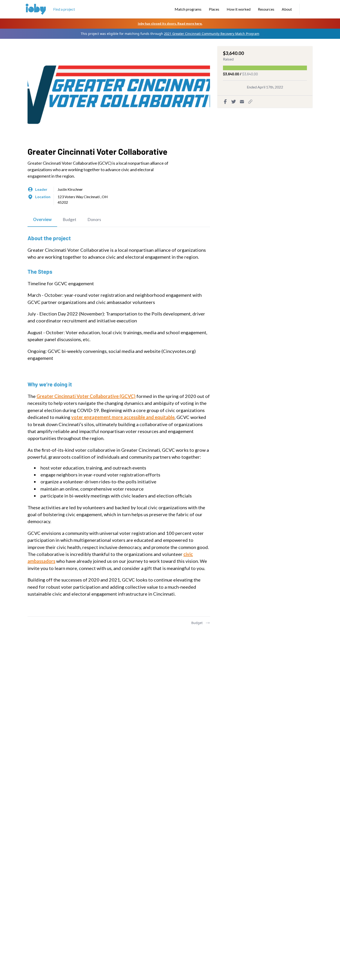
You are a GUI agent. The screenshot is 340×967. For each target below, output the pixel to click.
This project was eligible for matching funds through (170, 33)
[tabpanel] (119, 421)
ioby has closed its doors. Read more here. (170, 23)
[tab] (42, 219)
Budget (197, 623)
